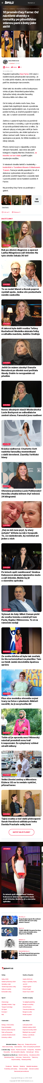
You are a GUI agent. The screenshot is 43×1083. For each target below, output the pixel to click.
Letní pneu (19, 1057)
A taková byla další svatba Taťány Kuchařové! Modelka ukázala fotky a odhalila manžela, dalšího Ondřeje (20, 331)
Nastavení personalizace (21, 1071)
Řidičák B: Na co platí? (29, 1032)
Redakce (22, 1066)
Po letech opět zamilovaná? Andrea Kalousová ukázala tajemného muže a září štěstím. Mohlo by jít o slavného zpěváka (21, 576)
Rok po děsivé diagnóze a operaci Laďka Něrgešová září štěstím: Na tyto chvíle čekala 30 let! (19, 253)
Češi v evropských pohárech (31, 1046)
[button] (21, 44)
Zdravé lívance (27, 1007)
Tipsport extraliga (7, 1007)
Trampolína (30, 1049)
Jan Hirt (25, 984)
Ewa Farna (24, 74)
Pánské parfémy (26, 1059)
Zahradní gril (30, 1052)
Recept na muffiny (28, 1004)
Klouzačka (7, 1052)
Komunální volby (6, 991)
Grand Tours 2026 (28, 991)
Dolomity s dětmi (7, 1037)
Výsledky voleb (6, 984)
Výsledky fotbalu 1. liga (8, 1004)
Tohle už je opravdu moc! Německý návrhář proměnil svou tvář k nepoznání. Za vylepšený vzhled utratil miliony (20, 741)
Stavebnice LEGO (34, 1055)
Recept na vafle (27, 1012)
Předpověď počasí (30, 1044)
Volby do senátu (6, 989)
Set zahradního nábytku (18, 1052)
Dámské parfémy (9, 1057)
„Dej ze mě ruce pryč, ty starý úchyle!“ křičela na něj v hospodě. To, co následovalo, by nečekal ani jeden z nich (20, 534)
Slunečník (38, 1049)
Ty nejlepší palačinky (29, 1002)
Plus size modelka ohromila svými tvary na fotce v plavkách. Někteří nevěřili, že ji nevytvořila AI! (19, 701)
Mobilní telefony (23, 1055)
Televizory (35, 1057)
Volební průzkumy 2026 (9, 981)
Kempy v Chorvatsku (8, 1025)
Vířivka (37, 1052)
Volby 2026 (5, 979)
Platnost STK (26, 1037)
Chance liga (5, 1002)
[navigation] (2, 2)
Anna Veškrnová (13, 60)
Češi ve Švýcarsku (7, 1032)
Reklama (15, 1066)
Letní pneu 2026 (27, 1025)
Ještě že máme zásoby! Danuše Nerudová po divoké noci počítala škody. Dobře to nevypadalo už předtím (19, 371)
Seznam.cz (31, 3)
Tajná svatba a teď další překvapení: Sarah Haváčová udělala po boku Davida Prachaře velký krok (21, 821)
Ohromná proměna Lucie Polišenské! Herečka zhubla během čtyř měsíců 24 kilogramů (21, 494)
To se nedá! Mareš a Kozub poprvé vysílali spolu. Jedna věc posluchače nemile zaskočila (21, 292)
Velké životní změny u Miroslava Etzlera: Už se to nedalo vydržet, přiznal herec (18, 782)
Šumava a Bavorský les (8, 1030)
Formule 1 (4, 1012)
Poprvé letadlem (6, 1027)
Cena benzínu (18, 1046)
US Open (4, 1009)
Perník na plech (27, 1014)
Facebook (9, 1066)
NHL (3, 1014)
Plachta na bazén (21, 1049)
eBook (7, 67)
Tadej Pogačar (27, 986)
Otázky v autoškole (28, 1035)
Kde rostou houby (7, 1046)
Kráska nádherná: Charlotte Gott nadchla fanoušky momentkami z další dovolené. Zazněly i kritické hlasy (20, 453)
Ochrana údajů (23, 1069)
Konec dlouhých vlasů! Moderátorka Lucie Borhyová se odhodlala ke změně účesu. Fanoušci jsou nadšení (21, 412)
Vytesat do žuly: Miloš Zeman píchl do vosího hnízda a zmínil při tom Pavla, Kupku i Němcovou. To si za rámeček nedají (20, 618)
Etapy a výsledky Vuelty (30, 981)
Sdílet (15, 67)
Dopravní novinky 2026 (29, 1030)
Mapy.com (21, 1044)
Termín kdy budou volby (9, 986)
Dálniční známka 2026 (29, 1027)
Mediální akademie (31, 1066)
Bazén (13, 1049)
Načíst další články (21, 832)
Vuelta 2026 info (27, 979)
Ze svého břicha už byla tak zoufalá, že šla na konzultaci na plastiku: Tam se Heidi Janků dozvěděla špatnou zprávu (21, 660)
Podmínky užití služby (10, 1069)
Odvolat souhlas (34, 1069)
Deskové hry (26, 1057)
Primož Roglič (27, 989)
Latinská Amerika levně (8, 1035)
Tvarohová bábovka (29, 1009)
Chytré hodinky (15, 1059)
